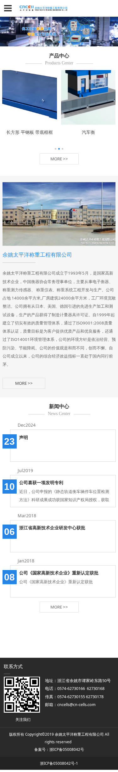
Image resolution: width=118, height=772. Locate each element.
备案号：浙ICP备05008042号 (59, 749)
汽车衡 (88, 132)
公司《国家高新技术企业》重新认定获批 (58, 573)
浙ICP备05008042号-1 (59, 763)
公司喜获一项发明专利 (41, 482)
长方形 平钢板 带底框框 (29, 132)
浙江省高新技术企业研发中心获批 (52, 528)
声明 (23, 437)
